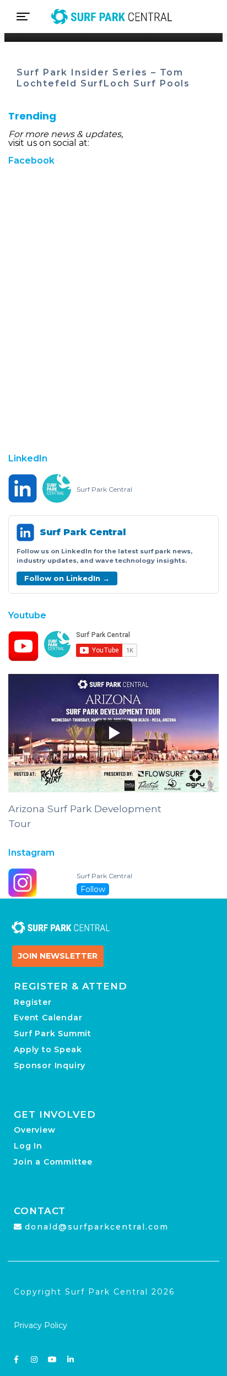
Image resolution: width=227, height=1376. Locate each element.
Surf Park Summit (52, 1033)
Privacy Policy (40, 1325)
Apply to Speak (48, 1049)
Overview (34, 1130)
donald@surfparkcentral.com (97, 1227)
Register (32, 1002)
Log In (28, 1146)
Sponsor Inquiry (49, 1065)
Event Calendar (48, 1018)
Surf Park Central (104, 489)
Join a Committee (53, 1162)
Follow (92, 889)
